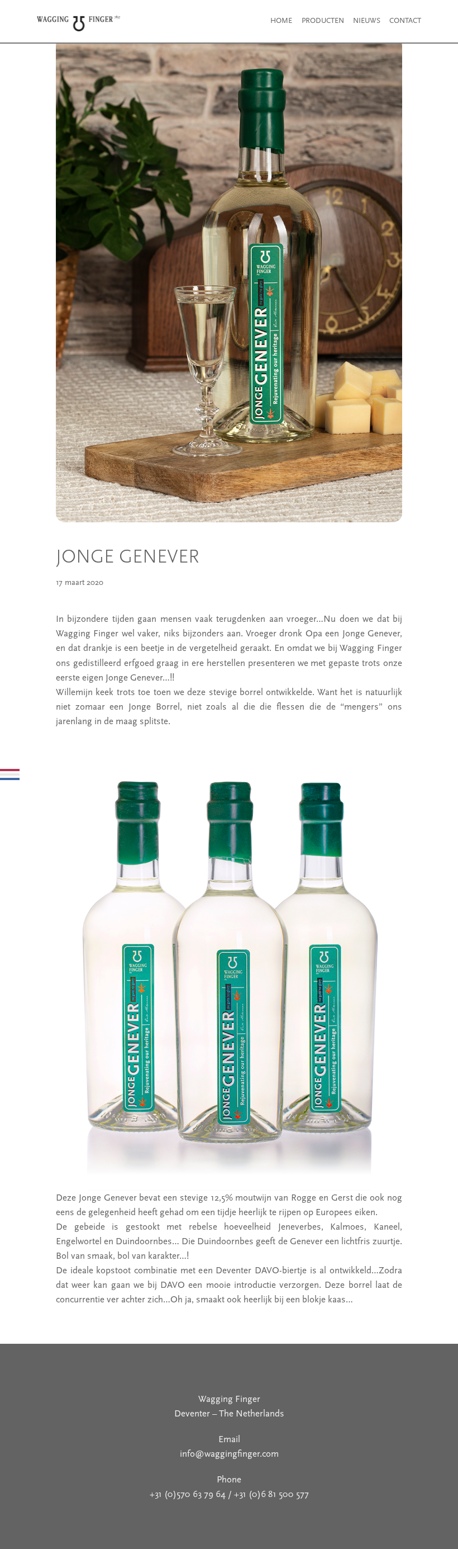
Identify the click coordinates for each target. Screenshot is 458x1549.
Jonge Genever (127, 556)
